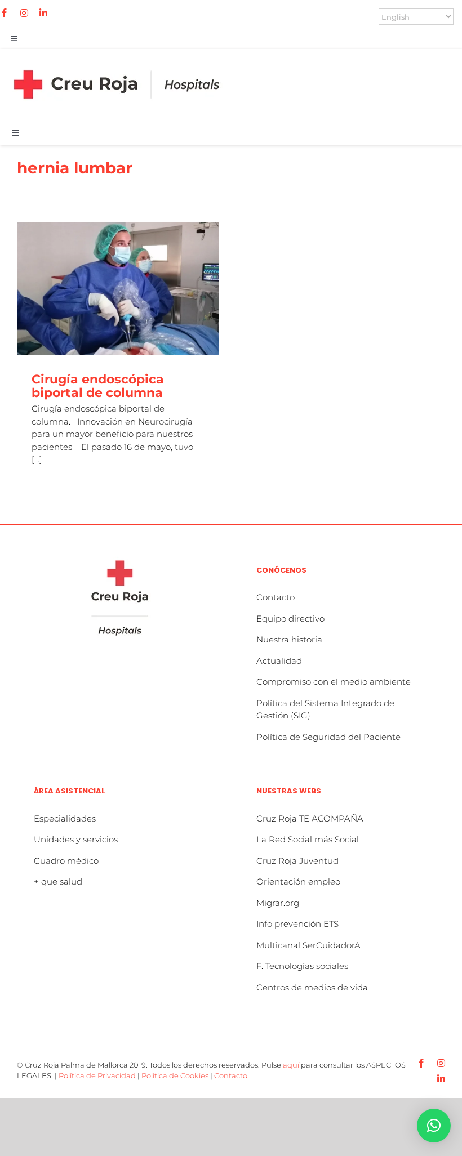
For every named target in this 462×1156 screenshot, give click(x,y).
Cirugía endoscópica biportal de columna (98, 386)
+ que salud (58, 881)
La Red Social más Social (307, 839)
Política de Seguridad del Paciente (328, 736)
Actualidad (279, 660)
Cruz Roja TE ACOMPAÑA (309, 818)
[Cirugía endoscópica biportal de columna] (118, 288)
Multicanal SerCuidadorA (308, 945)
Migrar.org (277, 903)
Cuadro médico (66, 860)
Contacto (275, 597)
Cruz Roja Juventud (297, 860)
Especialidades (65, 818)
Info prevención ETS (297, 923)
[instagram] (24, 12)
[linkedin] (43, 12)
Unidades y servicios (76, 839)
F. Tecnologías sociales (302, 966)
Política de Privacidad (97, 1075)
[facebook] (4, 12)
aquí (291, 1064)
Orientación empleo (298, 881)
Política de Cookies (174, 1075)
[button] (434, 1125)
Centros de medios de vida (312, 987)
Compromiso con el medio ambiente (333, 681)
